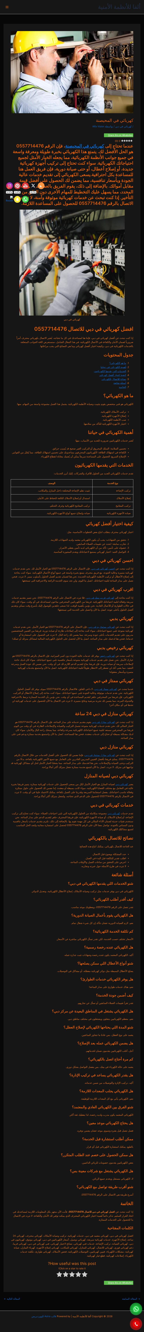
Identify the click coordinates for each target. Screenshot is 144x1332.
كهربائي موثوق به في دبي (101, 626)
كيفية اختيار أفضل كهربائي (112, 375)
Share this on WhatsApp (120, 135)
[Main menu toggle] (7, 7)
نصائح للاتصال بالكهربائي (113, 379)
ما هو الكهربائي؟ (117, 363)
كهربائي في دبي (123, 126)
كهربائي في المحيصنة (84, 146)
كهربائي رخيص (107, 655)
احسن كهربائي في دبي (103, 568)
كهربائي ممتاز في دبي (105, 689)
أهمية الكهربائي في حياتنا (113, 367)
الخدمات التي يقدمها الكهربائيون (110, 371)
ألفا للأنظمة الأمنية (119, 6)
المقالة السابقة (131, 1299)
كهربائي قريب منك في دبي (100, 597)
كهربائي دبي (121, 784)
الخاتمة (122, 387)
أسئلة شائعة (119, 383)
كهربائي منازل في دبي (103, 722)
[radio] (84, 1274)
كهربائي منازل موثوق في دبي (100, 755)
